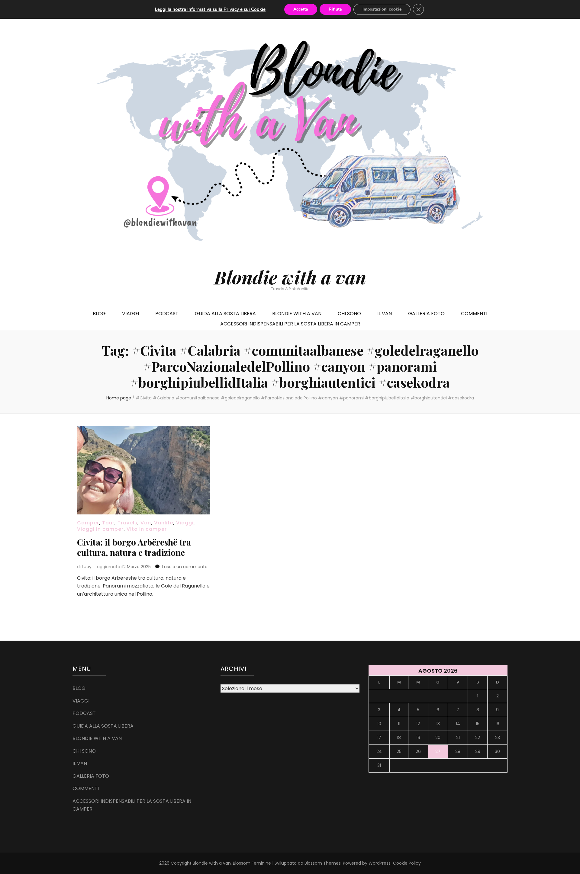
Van (145, 522)
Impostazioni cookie (381, 9)
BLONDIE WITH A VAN (296, 313)
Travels (127, 522)
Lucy (87, 567)
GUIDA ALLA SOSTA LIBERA (225, 313)
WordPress (380, 863)
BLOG (99, 313)
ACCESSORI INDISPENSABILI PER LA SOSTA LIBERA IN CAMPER (290, 323)
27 (437, 751)
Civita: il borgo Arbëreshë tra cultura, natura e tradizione (134, 547)
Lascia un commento (185, 567)
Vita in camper (147, 529)
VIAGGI (130, 313)
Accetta (300, 9)
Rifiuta (335, 9)
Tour (108, 522)
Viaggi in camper (100, 529)
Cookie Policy (407, 863)
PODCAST (167, 313)
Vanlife (163, 522)
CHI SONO (349, 313)
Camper (88, 522)
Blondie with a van (290, 277)
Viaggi (185, 522)
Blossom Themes (322, 863)
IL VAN (384, 313)
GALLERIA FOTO (426, 313)
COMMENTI (474, 313)
